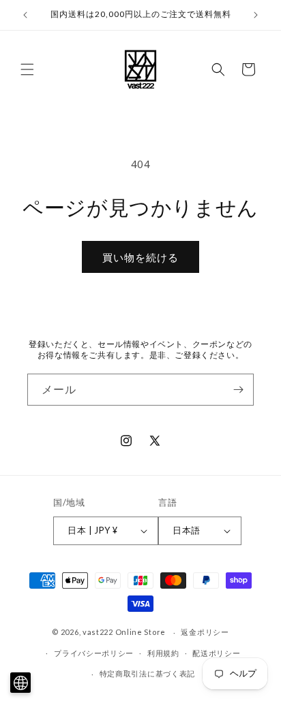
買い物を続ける (140, 257)
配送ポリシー (216, 653)
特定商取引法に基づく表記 (147, 673)
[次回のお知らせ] (256, 15)
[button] (27, 69)
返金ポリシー (204, 631)
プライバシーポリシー (94, 653)
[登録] (238, 390)
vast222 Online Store (124, 631)
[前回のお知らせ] (25, 15)
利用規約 (163, 653)
